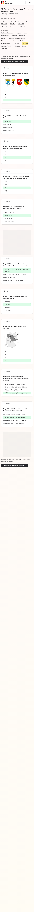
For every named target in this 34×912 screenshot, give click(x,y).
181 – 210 (21, 24)
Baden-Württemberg (7, 33)
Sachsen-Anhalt (6, 46)
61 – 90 (17, 21)
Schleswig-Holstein (20, 46)
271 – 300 (22, 26)
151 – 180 (12, 24)
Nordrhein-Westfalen (19, 41)
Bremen (14, 35)
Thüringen (4, 48)
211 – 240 (4, 26)
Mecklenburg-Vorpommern (16, 38)
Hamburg (22, 35)
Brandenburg (5, 35)
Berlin (25, 33)
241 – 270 (13, 26)
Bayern (19, 33)
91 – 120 (24, 21)
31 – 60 (10, 21)
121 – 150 (4, 24)
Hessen (3, 38)
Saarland (16, 43)
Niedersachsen (5, 41)
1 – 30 (3, 21)
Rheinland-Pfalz (6, 43)
